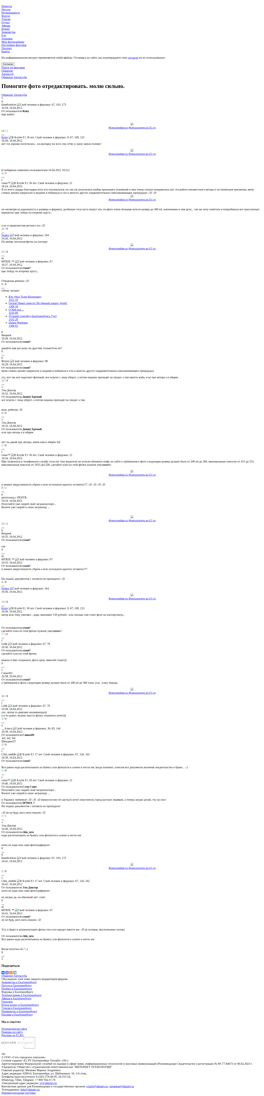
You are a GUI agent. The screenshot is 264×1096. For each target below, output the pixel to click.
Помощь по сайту (12, 1032)
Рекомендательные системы (18, 1092)
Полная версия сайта (14, 1028)
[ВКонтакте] (3, 972)
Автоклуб (7, 74)
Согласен (8, 64)
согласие (133, 57)
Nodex (5, 235)
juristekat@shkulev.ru (121, 1086)
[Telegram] (15, 972)
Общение (7, 70)
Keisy (4, 137)
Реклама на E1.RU (12, 1035)
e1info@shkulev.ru (97, 1086)
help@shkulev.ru (30, 1089)
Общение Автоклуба (14, 77)
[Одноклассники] (11, 972)
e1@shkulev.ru (48, 1083)
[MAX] (7, 972)
